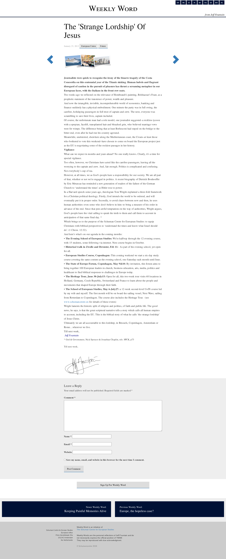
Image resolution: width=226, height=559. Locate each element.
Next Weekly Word (49, 48)
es (211, 3)
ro (216, 3)
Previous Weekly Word (177, 48)
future (103, 46)
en (178, 3)
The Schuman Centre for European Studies (95, 530)
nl (222, 3)
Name (68, 436)
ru (200, 3)
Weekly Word (113, 8)
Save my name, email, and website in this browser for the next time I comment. (105, 459)
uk (205, 3)
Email (68, 444)
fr (183, 3)
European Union (88, 46)
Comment (69, 397)
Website (68, 452)
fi (194, 3)
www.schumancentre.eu (76, 301)
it (189, 3)
